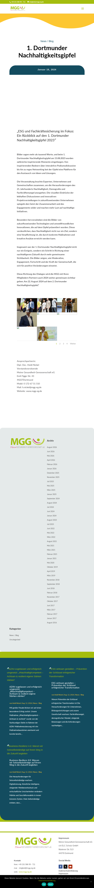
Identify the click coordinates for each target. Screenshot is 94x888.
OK (44, 884)
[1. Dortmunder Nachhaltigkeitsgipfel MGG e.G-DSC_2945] (67, 312)
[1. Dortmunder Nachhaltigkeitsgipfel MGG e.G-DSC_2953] (47, 314)
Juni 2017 (50, 606)
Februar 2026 (52, 464)
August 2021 (52, 541)
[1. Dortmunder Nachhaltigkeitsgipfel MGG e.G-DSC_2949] (27, 326)
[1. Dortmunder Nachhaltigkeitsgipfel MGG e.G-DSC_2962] (27, 328)
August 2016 (52, 623)
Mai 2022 (50, 533)
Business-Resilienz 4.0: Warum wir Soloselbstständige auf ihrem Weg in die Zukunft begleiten (25, 762)
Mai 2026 (50, 456)
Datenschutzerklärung (68, 871)
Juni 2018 (50, 588)
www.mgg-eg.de (25, 872)
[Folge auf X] (65, 867)
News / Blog (47, 41)
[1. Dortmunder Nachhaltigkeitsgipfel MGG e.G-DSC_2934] (27, 312)
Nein (50, 884)
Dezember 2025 (53, 473)
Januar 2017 (51, 618)
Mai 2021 (50, 546)
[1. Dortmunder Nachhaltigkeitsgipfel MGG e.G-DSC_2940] (47, 312)
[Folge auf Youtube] (70, 867)
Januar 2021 (51, 558)
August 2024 (52, 503)
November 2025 (53, 477)
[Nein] (91, 881)
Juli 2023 (50, 524)
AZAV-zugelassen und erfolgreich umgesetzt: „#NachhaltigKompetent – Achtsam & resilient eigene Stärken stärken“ (25, 691)
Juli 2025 (50, 481)
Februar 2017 (52, 614)
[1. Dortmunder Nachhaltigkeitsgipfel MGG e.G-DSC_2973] (47, 340)
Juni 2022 (50, 528)
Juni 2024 (50, 511)
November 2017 (53, 597)
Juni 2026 (50, 451)
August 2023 (52, 520)
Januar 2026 (51, 469)
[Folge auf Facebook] (61, 867)
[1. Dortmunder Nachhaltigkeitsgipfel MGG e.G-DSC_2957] (67, 314)
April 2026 (51, 460)
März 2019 (51, 576)
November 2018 (53, 580)
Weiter (73, 344)
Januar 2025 (51, 494)
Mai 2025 (50, 486)
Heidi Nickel (16, 703)
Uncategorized (14, 640)
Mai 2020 (50, 563)
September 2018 (53, 584)
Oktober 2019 (52, 567)
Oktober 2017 (52, 601)
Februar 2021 (52, 554)
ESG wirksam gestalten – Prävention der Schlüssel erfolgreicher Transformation (65, 685)
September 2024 (53, 499)
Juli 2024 (50, 507)
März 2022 (51, 537)
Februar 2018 (52, 593)
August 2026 (52, 447)
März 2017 (51, 610)
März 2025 (51, 490)
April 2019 (51, 571)
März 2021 (51, 550)
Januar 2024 (51, 516)
